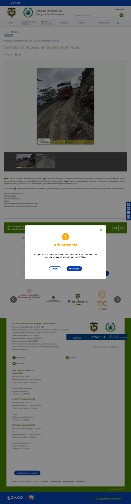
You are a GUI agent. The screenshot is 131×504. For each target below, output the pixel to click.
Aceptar (55, 269)
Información (74, 269)
